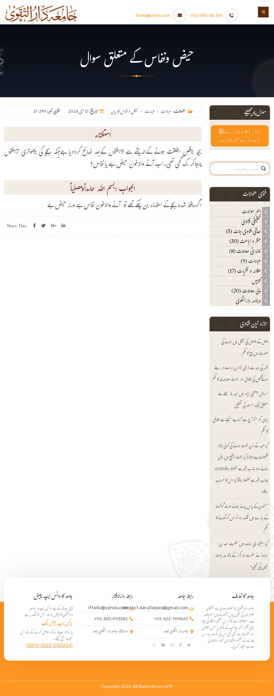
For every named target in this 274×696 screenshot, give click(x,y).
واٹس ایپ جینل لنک (57, 624)
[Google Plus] (53, 226)
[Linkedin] (63, 226)
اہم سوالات (252, 211)
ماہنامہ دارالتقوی (249, 301)
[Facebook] (34, 226)
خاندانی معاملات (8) (245, 251)
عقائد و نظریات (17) (245, 271)
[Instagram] (172, 645)
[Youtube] (163, 645)
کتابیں (257, 281)
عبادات (166, 112)
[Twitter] (43, 226)
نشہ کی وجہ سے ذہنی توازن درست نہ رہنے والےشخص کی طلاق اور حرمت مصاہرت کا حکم (240, 374)
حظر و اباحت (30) (245, 241)
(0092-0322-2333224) (49, 645)
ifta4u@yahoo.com (153, 15)
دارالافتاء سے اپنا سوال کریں (240, 136)
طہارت (149, 112)
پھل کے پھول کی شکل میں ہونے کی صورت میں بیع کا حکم (244, 348)
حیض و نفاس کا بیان (124, 112)
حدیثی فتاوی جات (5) (244, 231)
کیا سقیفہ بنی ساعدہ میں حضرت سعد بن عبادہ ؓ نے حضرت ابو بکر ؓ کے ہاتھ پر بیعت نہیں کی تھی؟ (241, 556)
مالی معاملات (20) (246, 291)
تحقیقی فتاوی (251, 221)
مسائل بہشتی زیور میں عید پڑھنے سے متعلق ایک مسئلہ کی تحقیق (243, 400)
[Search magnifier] (263, 168)
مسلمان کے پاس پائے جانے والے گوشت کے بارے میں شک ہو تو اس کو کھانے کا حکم (241, 518)
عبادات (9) (251, 261)
